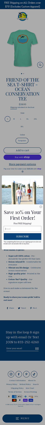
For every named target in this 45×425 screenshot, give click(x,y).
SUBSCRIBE (22, 236)
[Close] (40, 206)
